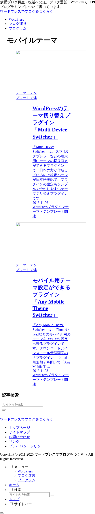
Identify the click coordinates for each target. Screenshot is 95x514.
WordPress (25, 471)
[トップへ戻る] (2, 513)
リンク (14, 441)
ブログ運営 (26, 475)
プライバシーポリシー (26, 446)
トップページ (19, 427)
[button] (4, 410)
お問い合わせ (19, 437)
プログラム (26, 480)
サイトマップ (19, 432)
